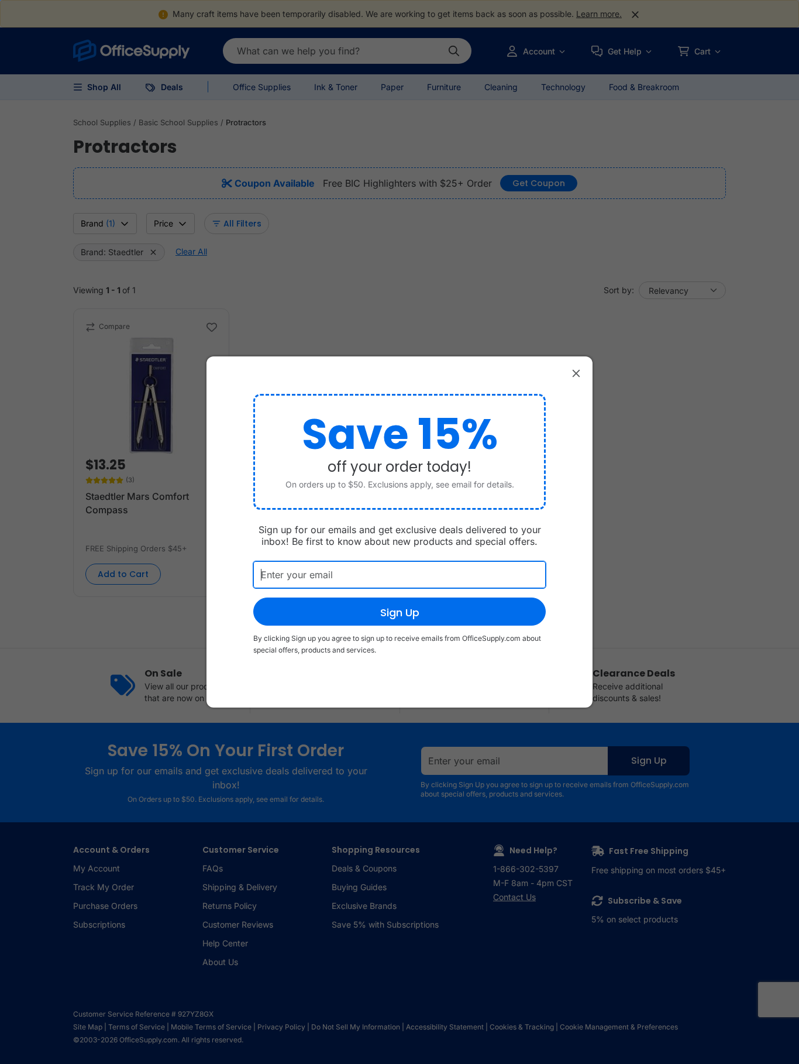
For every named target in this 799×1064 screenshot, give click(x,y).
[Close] (576, 373)
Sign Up (399, 612)
